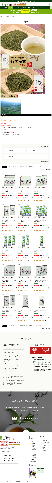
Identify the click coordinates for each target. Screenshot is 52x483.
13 (45, 320)
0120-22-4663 (11, 458)
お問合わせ (44, 445)
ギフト (32, 459)
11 (45, 200)
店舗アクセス (44, 443)
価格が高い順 (23, 167)
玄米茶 (18, 7)
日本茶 (10, 7)
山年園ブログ (44, 448)
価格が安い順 (12, 167)
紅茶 (29, 7)
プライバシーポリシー (4, 451)
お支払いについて (45, 442)
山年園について (45, 440)
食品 (32, 452)
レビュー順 (38, 167)
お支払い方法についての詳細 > (17, 376)
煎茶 (10, 16)
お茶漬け (34, 457)
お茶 (4, 16)
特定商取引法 (44, 450)
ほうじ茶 (24, 7)
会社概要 (43, 447)
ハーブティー (39, 7)
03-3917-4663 (10, 460)
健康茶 (5, 7)
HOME (1, 16)
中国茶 (33, 7)
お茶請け (34, 454)
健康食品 (34, 455)
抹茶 (15, 7)
